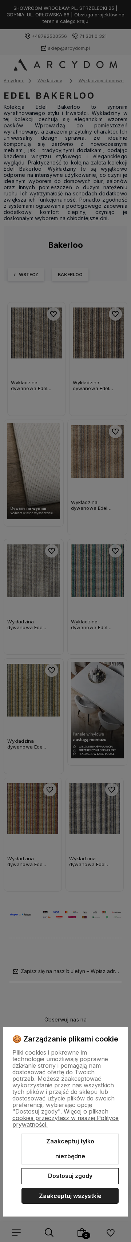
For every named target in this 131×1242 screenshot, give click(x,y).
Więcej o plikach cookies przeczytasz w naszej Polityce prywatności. (65, 1118)
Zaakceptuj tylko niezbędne (70, 1149)
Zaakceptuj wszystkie (70, 1195)
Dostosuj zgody (70, 1175)
